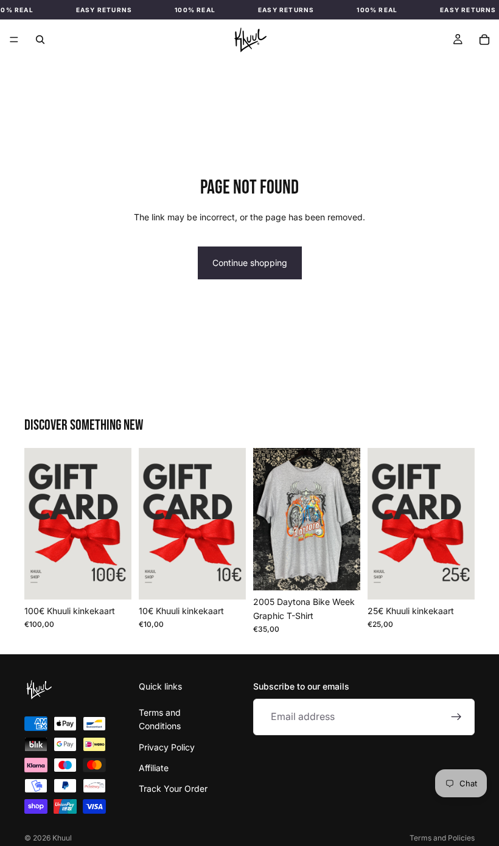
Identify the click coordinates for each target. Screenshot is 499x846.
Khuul (62, 837)
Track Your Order (173, 789)
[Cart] (484, 39)
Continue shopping (249, 262)
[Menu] (14, 40)
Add (109, 581)
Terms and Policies (442, 837)
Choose (237, 580)
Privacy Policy (167, 747)
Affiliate (154, 768)
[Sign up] (456, 717)
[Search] (40, 39)
